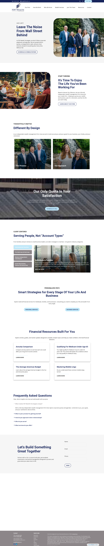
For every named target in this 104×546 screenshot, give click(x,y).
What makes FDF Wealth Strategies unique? (28, 404)
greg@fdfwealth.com (26, 1)
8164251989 (19, 536)
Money (35, 542)
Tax (34, 541)
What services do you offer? (23, 425)
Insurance (35, 539)
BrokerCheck (74, 534)
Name (66, 441)
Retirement (36, 535)
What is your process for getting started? (28, 414)
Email (66, 449)
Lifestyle (35, 544)
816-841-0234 (16, 1)
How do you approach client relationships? (28, 417)
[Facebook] (83, 1)
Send (67, 465)
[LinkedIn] (80, 1)
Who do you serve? (21, 421)
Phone (66, 456)
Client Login (88, 1)
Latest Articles (36, 545)
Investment (36, 536)
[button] (27, 7)
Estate (35, 538)
